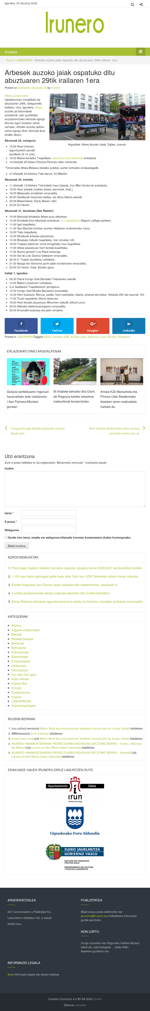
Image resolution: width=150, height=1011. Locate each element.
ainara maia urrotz (23, 738)
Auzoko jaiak (78, 337)
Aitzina (16, 625)
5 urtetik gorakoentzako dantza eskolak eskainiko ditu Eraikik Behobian (61, 593)
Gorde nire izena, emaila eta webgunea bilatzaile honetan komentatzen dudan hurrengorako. (69, 537)
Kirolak (16, 688)
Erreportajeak (21, 661)
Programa (124, 337)
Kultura (16, 697)
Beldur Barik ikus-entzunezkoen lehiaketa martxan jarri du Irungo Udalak (84, 728)
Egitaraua (94, 337)
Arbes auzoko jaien (16, 96)
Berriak (16, 634)
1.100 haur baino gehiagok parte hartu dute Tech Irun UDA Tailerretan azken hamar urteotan (75, 576)
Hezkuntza (19, 665)
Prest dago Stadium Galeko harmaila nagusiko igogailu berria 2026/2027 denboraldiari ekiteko (77, 568)
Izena (9, 513)
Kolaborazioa (21, 692)
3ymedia (81, 1005)
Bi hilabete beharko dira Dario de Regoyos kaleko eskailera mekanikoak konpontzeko (74, 396)
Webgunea (12, 530)
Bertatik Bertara (22, 639)
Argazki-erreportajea (26, 630)
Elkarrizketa (20, 656)
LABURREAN (24, 60)
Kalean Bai (19, 683)
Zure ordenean (40, 733)
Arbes (38, 107)
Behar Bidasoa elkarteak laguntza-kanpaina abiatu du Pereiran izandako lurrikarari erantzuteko (77, 601)
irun (103, 337)
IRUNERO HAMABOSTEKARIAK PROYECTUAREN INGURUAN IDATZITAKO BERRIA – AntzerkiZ (72, 752)
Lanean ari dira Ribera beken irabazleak (56, 747)
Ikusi (10, 974)
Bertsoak (18, 643)
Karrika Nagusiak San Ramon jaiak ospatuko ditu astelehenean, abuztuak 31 (65, 584)
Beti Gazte (19, 647)
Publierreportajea (24, 705)
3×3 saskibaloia (70, 220)
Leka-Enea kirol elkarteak (67, 158)
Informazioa (20, 670)
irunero (111, 337)
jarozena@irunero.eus (94, 916)
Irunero (11, 52)
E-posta (11, 522)
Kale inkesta (20, 679)
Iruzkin (9, 468)
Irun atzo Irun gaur (24, 674)
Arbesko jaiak (60, 337)
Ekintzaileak (20, 652)
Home (10, 60)
